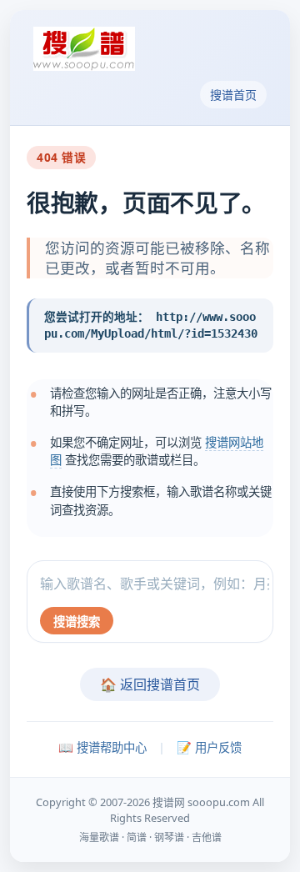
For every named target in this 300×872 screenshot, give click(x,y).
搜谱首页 (233, 95)
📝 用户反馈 (209, 747)
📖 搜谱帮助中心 (102, 747)
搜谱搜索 (76, 621)
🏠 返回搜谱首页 (150, 684)
